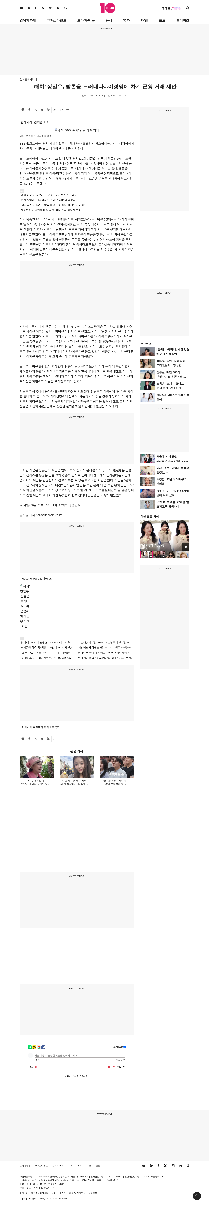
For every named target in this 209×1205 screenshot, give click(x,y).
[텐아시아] (107, 8)
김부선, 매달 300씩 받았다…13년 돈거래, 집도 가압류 (169, 377)
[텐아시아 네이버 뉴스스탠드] (58, 8)
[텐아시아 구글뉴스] (65, 8)
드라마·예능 (86, 20)
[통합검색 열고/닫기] (187, 8)
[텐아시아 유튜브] (21, 8)
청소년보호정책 (58, 1193)
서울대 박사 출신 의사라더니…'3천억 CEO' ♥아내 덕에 (172, 461)
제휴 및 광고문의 (77, 1193)
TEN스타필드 (56, 20)
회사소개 (24, 1193)
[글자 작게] (67, 110)
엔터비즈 (182, 20)
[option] (164, 535)
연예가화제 (28, 20)
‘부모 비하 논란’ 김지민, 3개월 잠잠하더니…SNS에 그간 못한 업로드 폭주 (74, 783)
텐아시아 (36, 1198)
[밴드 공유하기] (48, 110)
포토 (162, 20)
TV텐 (144, 20)
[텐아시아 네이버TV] (29, 8)
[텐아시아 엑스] (42, 8)
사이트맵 (92, 1193)
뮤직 (109, 20)
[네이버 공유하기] (42, 110)
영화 (126, 20)
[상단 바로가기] (197, 1196)
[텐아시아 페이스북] (35, 8)
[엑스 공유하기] (35, 110)
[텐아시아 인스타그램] (50, 8)
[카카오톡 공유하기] (23, 110)
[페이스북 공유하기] (29, 110)
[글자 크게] (61, 110)
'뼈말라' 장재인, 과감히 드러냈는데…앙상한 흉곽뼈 (170, 365)
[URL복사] (54, 110)
